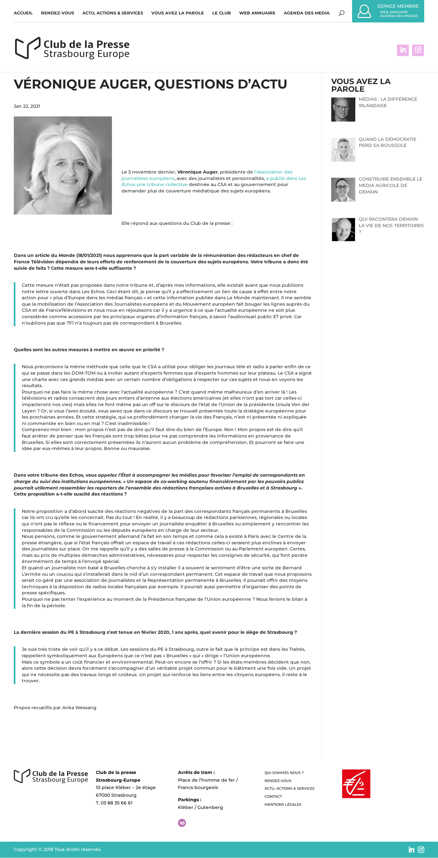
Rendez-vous (57, 13)
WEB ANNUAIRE (257, 13)
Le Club (221, 13)
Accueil (23, 13)
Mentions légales (283, 804)
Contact (273, 796)
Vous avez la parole (177, 13)
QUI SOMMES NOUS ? (284, 772)
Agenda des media (307, 13)
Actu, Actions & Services (112, 13)
